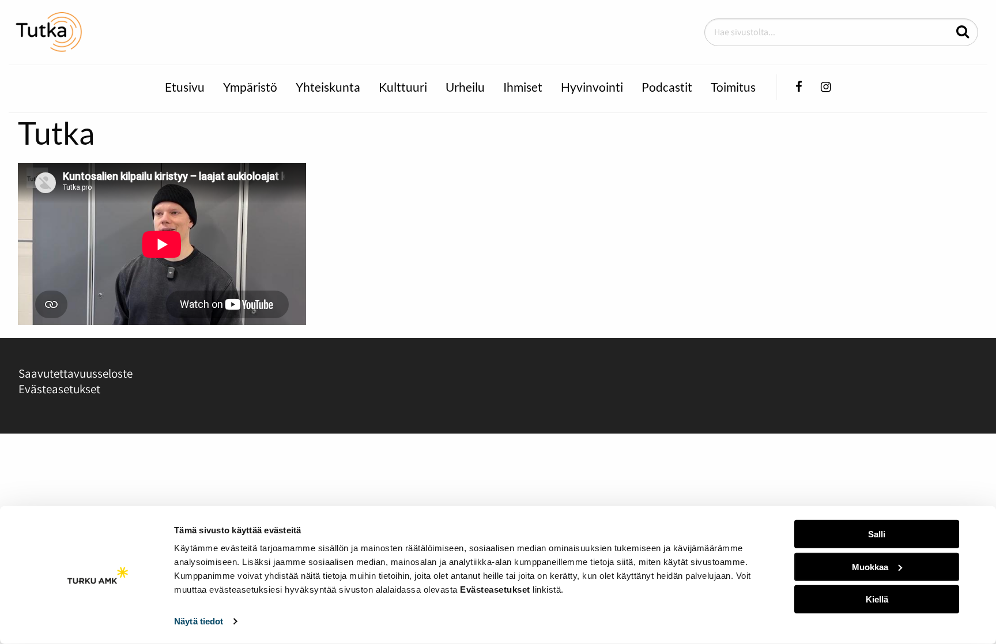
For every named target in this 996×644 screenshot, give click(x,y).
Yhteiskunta (328, 87)
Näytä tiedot (198, 621)
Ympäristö (250, 87)
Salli (876, 534)
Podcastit (667, 87)
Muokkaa (870, 566)
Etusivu (185, 87)
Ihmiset (522, 87)
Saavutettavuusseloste (75, 373)
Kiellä (877, 599)
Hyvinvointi (592, 87)
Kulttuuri (403, 87)
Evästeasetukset (59, 389)
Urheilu (465, 87)
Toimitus (733, 87)
